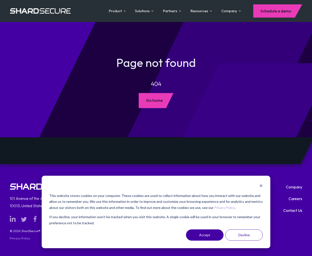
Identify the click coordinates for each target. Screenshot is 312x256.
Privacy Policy (224, 207)
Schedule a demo (276, 11)
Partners (170, 11)
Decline (244, 235)
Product (115, 11)
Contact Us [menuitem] (292, 210)
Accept (204, 235)
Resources (199, 11)
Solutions (142, 11)
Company (229, 11)
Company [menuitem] (294, 186)
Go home (154, 100)
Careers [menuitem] (295, 198)
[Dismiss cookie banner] (261, 186)
